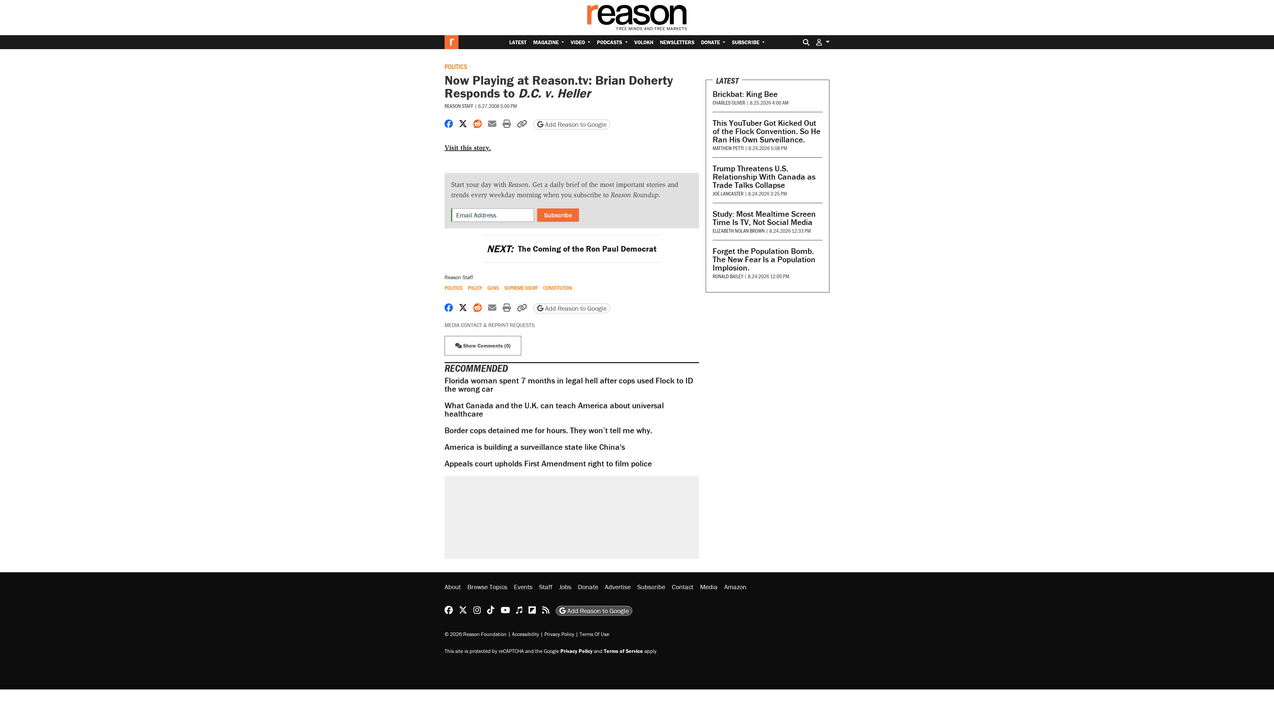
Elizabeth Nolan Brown (739, 230)
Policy (475, 287)
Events (523, 587)
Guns (493, 287)
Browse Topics (487, 587)
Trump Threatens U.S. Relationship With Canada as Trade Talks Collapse (764, 176)
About (453, 587)
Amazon (735, 587)
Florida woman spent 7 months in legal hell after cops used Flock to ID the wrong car (569, 384)
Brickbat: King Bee (745, 94)
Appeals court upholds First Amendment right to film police (548, 463)
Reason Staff (459, 105)
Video (578, 42)
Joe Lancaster (728, 193)
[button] (822, 42)
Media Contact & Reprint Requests (489, 325)
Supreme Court (521, 287)
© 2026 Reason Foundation (476, 634)
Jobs (565, 587)
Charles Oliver (729, 102)
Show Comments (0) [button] (486, 345)
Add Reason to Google (574, 124)
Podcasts (610, 42)
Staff (545, 587)
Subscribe (746, 42)
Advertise (618, 587)
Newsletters (677, 42)
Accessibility (525, 634)
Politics (456, 66)
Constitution (557, 287)
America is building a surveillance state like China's (535, 447)
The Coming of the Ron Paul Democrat (572, 249)
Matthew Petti (728, 147)
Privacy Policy (559, 634)
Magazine (546, 42)
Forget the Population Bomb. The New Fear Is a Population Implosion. (764, 259)
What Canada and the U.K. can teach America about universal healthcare (554, 409)
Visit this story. (468, 148)
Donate (711, 42)
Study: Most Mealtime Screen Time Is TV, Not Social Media (764, 218)
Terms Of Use (594, 634)
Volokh (643, 42)
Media (709, 587)
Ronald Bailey (728, 276)
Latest (518, 42)
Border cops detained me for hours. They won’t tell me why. (548, 430)
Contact (682, 587)
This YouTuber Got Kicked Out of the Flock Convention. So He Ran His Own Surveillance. (766, 131)
